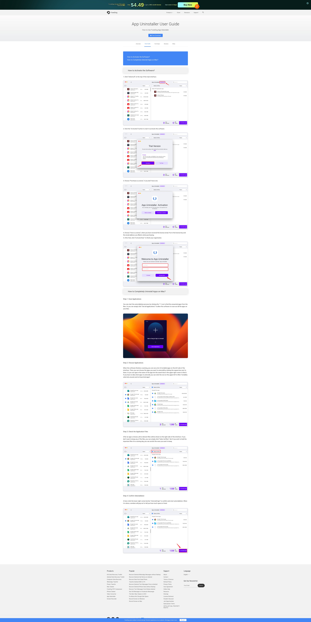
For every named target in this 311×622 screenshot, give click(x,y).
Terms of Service (168, 579)
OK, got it (183, 620)
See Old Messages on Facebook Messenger (141, 591)
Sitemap (166, 594)
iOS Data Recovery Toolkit (114, 574)
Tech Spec (157, 43)
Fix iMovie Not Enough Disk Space (138, 596)
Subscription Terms (169, 603)
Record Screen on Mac (135, 601)
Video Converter (111, 594)
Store (178, 12)
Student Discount (169, 599)
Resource (187, 12)
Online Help (167, 589)
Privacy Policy (168, 584)
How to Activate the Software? (138, 57)
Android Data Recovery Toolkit (115, 577)
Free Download (156, 35)
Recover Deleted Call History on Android (140, 577)
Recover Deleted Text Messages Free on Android (143, 584)
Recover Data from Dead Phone (138, 579)
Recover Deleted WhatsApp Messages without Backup (145, 574)
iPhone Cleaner (111, 591)
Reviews (166, 43)
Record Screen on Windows (137, 599)
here (168, 620)
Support (196, 12)
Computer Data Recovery (114, 579)
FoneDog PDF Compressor (114, 589)
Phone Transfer (111, 584)
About (165, 574)
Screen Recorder (112, 599)
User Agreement (168, 586)
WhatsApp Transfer (112, 582)
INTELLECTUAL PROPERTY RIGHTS (172, 606)
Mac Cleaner (110, 586)
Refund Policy (168, 582)
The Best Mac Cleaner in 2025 (137, 594)
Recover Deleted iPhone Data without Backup (142, 586)
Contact (166, 577)
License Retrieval (168, 596)
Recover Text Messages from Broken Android (142, 589)
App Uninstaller (111, 596)
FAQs (173, 43)
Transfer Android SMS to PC (137, 582)
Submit (201, 585)
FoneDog (114, 13)
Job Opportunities (169, 601)
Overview (138, 43)
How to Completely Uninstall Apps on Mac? (142, 60)
